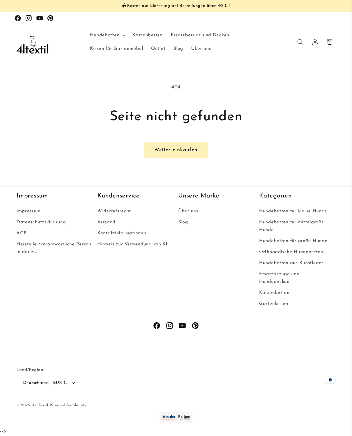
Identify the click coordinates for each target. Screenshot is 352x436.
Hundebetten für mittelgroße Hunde (291, 226)
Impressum (28, 211)
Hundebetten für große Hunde (293, 241)
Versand (106, 222)
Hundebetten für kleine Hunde (293, 211)
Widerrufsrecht (114, 211)
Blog (183, 222)
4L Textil (40, 405)
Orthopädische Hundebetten (291, 252)
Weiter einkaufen (175, 150)
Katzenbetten (274, 292)
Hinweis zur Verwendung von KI (132, 244)
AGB (21, 233)
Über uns (188, 211)
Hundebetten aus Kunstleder (291, 263)
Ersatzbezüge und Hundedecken (279, 278)
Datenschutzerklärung (41, 222)
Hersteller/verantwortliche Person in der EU (53, 248)
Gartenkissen (273, 303)
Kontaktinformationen (121, 233)
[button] (107, 35)
